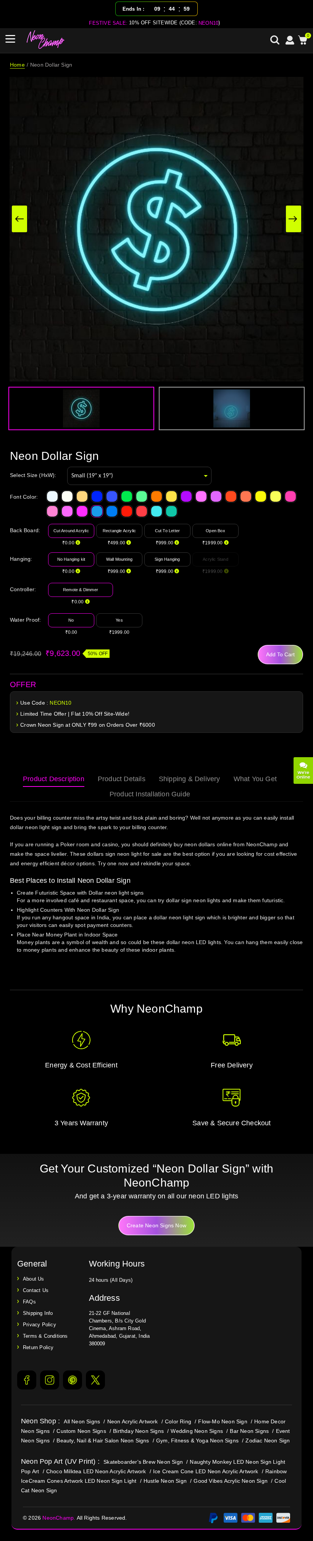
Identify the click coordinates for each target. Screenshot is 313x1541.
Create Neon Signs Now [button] (156, 1225)
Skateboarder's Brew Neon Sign (143, 1462)
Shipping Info (38, 1313)
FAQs (29, 1302)
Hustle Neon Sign (165, 1481)
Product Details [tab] (121, 779)
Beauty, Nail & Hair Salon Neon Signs (102, 1440)
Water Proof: (25, 620)
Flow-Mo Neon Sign (222, 1421)
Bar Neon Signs (249, 1431)
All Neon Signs (82, 1421)
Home (17, 65)
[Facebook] (26, 1379)
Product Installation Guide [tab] (150, 794)
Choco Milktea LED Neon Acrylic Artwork (96, 1471)
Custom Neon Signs (81, 1431)
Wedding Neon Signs (197, 1431)
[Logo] (46, 39)
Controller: (23, 589)
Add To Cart (280, 654)
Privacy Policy (39, 1324)
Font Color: (24, 497)
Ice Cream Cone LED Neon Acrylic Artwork (205, 1471)
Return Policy (38, 1347)
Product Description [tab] (53, 779)
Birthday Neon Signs (138, 1431)
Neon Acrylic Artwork (132, 1421)
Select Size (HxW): (33, 475)
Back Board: (25, 530)
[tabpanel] (156, 894)
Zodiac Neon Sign (267, 1440)
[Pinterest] (72, 1379)
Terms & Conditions (45, 1336)
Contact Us (35, 1290)
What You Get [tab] (255, 779)
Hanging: (21, 559)
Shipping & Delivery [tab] (189, 779)
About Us (33, 1279)
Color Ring (178, 1421)
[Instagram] (49, 1379)
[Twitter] (95, 1379)
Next (293, 219)
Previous (19, 219)
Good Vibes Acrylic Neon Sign (231, 1481)
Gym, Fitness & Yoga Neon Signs (197, 1440)
